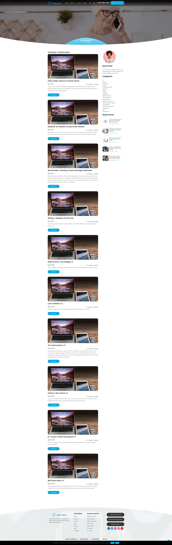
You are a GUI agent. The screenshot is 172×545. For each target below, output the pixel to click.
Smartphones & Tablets (109, 103)
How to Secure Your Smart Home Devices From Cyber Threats (114, 157)
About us (72, 3)
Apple (104, 82)
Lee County (89, 528)
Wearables (105, 108)
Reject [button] (117, 542)
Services (79, 3)
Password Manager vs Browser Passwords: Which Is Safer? (115, 121)
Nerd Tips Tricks (107, 96)
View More (54, 95)
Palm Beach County (91, 516)
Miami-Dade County (91, 521)
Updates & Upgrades (108, 106)
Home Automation (107, 87)
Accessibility (95, 539)
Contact (85, 3)
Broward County (91, 518)
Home (66, 3)
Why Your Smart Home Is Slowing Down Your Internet (115, 130)
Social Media (106, 104)
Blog (90, 3)
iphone (104, 90)
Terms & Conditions (71, 539)
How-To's (105, 89)
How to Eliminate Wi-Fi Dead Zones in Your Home (115, 139)
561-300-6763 (103, 3)
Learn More (90, 530)
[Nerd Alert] (55, 3)
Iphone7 (105, 92)
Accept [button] (112, 542)
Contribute (76, 530)
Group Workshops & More (115, 519)
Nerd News (105, 94)
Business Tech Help (117, 3)
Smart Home (106, 99)
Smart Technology (108, 101)
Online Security (107, 97)
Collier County (90, 526)
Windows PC (106, 111)
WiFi (104, 109)
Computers (106, 83)
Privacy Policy (84, 539)
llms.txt (104, 539)
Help (94, 3)
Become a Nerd (115, 524)
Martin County (90, 523)
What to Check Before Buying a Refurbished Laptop (115, 148)
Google (105, 85)
